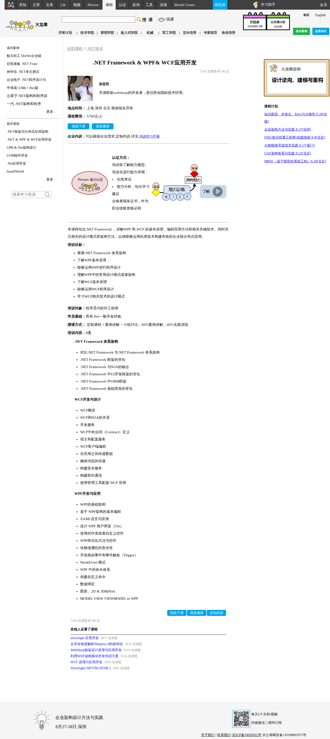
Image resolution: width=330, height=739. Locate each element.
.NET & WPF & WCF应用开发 (29, 139)
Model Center (184, 5)
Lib (63, 5)
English (320, 15)
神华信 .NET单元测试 (23, 72)
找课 (170, 19)
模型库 (220, 5)
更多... (51, 111)
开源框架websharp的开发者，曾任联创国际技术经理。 (142, 93)
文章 (36, 5)
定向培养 (189, 33)
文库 (49, 5)
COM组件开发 (17, 155)
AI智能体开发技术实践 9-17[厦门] (289, 145)
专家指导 (210, 33)
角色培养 (228, 33)
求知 (22, 5)
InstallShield (15, 171)
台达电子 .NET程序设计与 (26, 80)
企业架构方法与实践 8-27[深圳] (287, 129)
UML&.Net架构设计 (21, 147)
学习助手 (267, 5)
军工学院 (169, 33)
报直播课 (102, 126)
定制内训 (216, 613)
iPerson (93, 5)
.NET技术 (95, 49)
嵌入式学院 (129, 33)
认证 (122, 5)
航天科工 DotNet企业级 (24, 56)
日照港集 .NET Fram (22, 64)
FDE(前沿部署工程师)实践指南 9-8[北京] (294, 137)
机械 (150, 33)
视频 (76, 5)
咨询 (136, 5)
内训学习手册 (149, 136)
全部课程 (75, 49)
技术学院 (87, 33)
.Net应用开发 (16, 163)
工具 (149, 5)
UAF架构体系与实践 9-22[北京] (287, 153)
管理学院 (107, 33)
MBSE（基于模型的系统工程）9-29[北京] (295, 161)
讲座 (163, 5)
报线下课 (78, 126)
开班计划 (65, 33)
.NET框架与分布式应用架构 (27, 131)
